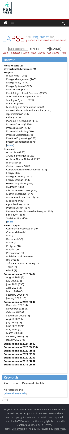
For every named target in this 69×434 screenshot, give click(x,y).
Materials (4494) (15, 103)
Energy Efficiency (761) (19, 176)
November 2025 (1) (17, 308)
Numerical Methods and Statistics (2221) (28, 110)
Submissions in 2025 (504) (19, 302)
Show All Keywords (15, 393)
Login (6, 52)
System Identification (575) (21, 141)
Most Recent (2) (13, 65)
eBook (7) (11, 270)
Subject (8, 72)
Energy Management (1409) (21, 79)
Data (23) (11, 235)
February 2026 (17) (17, 294)
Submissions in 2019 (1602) (20, 361)
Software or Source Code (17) (22, 263)
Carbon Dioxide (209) (18, 166)
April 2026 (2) (14, 287)
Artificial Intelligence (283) (20, 155)
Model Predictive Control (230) (23, 197)
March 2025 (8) (14, 332)
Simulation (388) (15, 214)
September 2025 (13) (18, 315)
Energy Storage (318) (18, 179)
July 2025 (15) (14, 322)
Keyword (9, 149)
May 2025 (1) (13, 329)
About (41, 52)
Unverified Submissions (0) (20, 69)
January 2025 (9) (15, 339)
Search (55, 48)
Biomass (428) (14, 162)
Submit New (29, 52)
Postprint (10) (14, 246)
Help (63, 52)
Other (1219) (13, 117)
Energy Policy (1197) (17, 82)
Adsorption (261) (15, 152)
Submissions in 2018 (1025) (20, 364)
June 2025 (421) (15, 325)
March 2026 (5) (14, 291)
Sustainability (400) (17, 218)
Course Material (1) (16, 232)
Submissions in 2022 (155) (19, 350)
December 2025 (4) (17, 305)
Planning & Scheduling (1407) (22, 120)
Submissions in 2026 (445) (19, 274)
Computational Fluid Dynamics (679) (26, 169)
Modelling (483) (15, 200)
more (10, 145)
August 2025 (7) (15, 318)
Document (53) (14, 239)
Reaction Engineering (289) (21, 138)
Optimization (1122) (17, 204)
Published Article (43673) (20, 256)
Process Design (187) (18, 207)
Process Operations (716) (20, 134)
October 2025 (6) (15, 312)
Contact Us (53, 52)
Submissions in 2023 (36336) (21, 347)
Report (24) (12, 259)
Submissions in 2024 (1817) (20, 343)
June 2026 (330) (15, 284)
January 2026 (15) (16, 298)
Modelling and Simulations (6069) (25, 106)
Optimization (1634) (17, 113)
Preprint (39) (13, 249)
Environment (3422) (17, 89)
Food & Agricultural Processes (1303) (26, 93)
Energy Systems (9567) (19, 86)
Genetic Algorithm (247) (19, 183)
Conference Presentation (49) (22, 228)
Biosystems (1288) (16, 75)
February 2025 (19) (17, 336)
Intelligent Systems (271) (20, 100)
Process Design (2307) (18, 127)
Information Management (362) (24, 96)
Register (15, 52)
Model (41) (12, 242)
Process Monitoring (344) (20, 131)
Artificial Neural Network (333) (23, 159)
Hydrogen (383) (15, 186)
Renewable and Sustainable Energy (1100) (29, 211)
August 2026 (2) (15, 277)
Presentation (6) (15, 253)
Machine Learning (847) (19, 193)
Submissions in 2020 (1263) (20, 357)
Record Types (12, 225)
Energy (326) (13, 172)
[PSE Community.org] (5, 23)
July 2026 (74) (14, 280)
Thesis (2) (11, 266)
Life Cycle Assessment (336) (21, 190)
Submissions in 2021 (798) (19, 354)
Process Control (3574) (19, 124)
